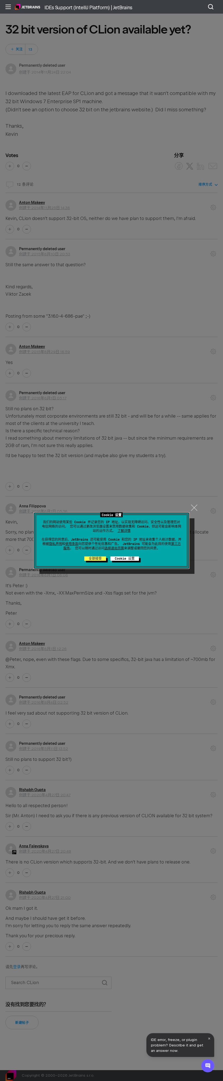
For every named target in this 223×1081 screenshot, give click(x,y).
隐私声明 (55, 544)
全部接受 (95, 558)
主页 (27, 7)
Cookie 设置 (125, 558)
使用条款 (71, 544)
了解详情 (124, 531)
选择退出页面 (114, 548)
